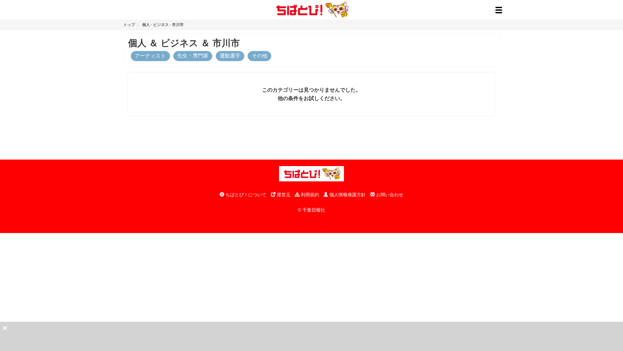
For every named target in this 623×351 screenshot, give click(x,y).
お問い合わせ (389, 194)
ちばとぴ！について (245, 194)
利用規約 (309, 194)
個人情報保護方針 (347, 194)
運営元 (282, 194)
